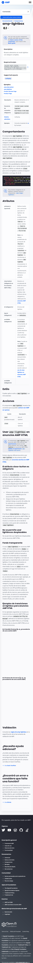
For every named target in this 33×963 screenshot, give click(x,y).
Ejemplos (7, 864)
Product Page (8, 93)
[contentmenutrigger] (16, 12)
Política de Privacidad (15, 931)
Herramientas (8, 869)
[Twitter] (3, 830)
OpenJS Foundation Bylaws (12, 890)
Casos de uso (8, 845)
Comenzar (7, 857)
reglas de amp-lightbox (18, 732)
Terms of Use (5, 931)
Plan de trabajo (9, 881)
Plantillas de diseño (10, 866)
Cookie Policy (25, 931)
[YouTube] (9, 830)
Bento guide (11, 43)
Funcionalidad (9, 850)
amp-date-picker (9, 87)
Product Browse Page (10, 91)
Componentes (18, 21)
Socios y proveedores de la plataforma (15, 876)
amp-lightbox (8, 89)
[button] (30, 2)
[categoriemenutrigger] (11, 17)
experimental (12, 444)
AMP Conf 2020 (9, 902)
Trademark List (9, 895)
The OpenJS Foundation (11, 888)
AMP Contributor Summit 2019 (13, 904)
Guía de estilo (8, 912)
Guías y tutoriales (9, 860)
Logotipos (7, 914)
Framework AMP (9, 843)
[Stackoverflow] (27, 830)
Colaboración (8, 878)
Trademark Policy (9, 892)
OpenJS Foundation (8, 936)
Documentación (7, 21)
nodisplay (8, 78)
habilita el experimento (16, 449)
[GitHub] (21, 830)
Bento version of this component (15, 40)
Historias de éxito (9, 848)
